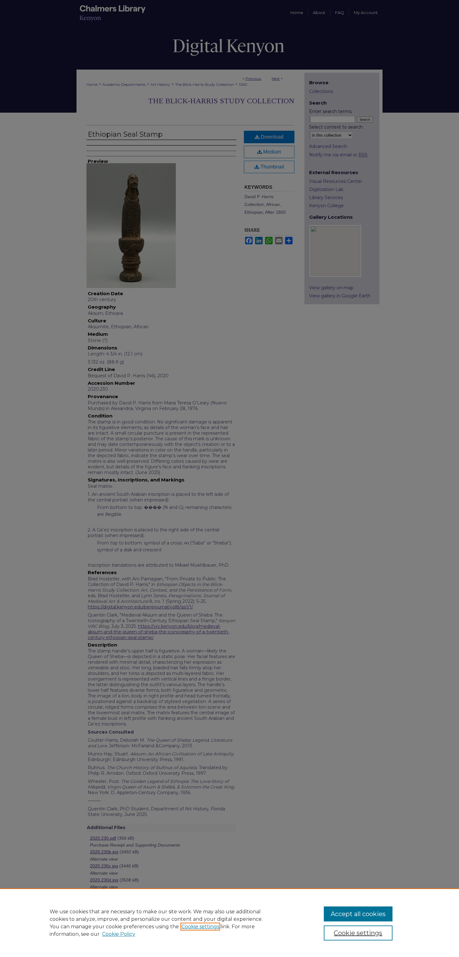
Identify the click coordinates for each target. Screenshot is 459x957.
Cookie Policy (118, 934)
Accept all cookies (358, 914)
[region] (229, 922)
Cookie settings (200, 927)
